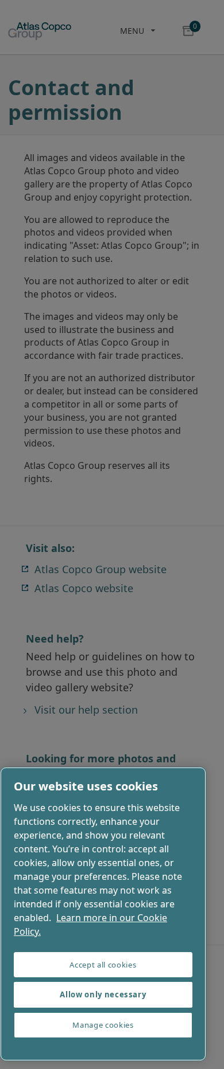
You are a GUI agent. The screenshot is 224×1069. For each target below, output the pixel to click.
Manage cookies (102, 1025)
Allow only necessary (103, 994)
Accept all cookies (102, 965)
